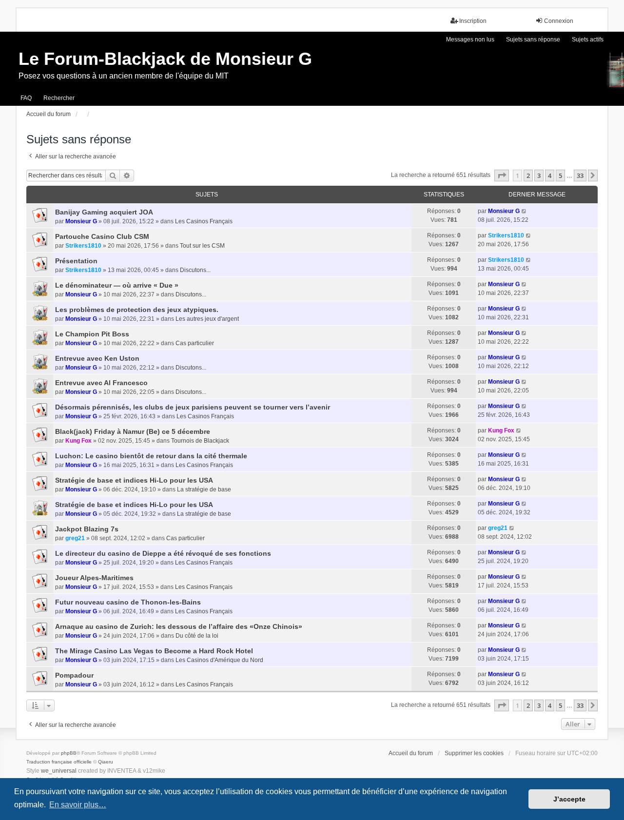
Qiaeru (105, 761)
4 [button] (549, 175)
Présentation (76, 261)
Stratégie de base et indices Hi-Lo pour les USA (134, 480)
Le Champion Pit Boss (92, 334)
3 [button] (539, 175)
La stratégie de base (204, 489)
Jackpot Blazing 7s (86, 529)
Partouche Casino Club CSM (102, 236)
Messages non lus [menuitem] (470, 39)
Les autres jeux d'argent (207, 318)
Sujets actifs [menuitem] (588, 39)
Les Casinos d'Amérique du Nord (219, 660)
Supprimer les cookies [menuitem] (474, 753)
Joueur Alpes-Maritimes (94, 578)
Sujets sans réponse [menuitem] (533, 39)
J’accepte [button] (569, 799)
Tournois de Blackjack (200, 440)
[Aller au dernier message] (524, 211)
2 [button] (528, 175)
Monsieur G (81, 221)
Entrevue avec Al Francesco (101, 383)
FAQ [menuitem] (26, 98)
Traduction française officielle (59, 761)
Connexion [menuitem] (558, 21)
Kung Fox (78, 440)
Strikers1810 (83, 245)
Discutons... (195, 270)
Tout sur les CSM (202, 245)
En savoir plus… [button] (77, 804)
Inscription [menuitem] (473, 21)
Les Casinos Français (204, 221)
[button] (501, 175)
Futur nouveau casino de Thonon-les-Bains (128, 602)
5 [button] (560, 175)
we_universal (59, 770)
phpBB (69, 753)
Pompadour (74, 675)
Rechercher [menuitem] (59, 98)
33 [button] (580, 175)
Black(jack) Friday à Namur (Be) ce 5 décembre (132, 431)
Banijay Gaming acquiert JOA (104, 212)
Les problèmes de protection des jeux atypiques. (136, 309)
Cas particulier (195, 343)
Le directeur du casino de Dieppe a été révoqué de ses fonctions (163, 553)
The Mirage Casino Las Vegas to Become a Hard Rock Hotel (154, 651)
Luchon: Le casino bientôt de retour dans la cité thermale (151, 456)
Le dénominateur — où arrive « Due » (116, 285)
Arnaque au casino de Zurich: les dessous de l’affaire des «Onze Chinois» (178, 626)
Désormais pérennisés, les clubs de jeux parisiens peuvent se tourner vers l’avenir (192, 407)
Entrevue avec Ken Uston (97, 358)
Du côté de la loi (197, 635)
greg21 (75, 538)
